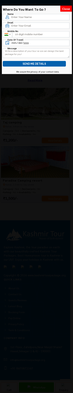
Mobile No (12, 31)
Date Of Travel (15, 39)
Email (10, 22)
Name (10, 13)
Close (66, 9)
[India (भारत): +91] (7, 34)
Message (12, 48)
